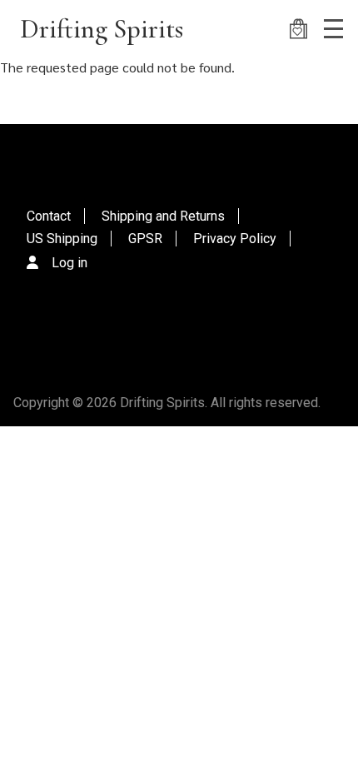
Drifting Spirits (101, 28)
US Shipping (62, 238)
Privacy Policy (234, 238)
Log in (69, 263)
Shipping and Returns (163, 216)
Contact (49, 216)
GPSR (145, 238)
